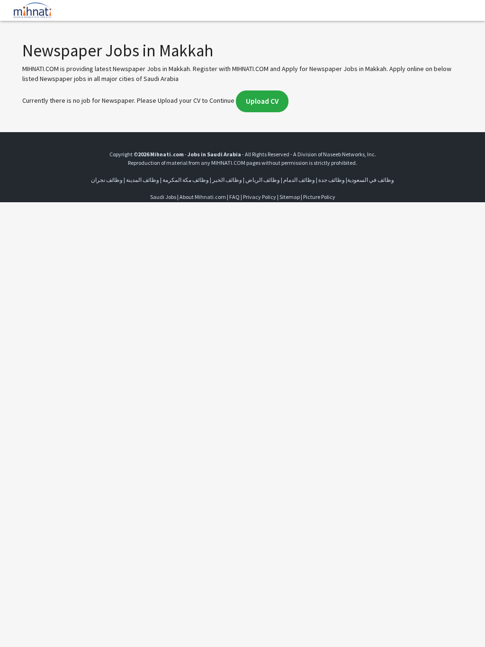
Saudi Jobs (163, 196)
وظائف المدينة (142, 179)
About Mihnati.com (203, 196)
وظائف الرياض (262, 179)
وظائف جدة (331, 179)
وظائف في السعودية (370, 179)
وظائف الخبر (227, 179)
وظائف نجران (107, 179)
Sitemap (289, 196)
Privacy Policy (259, 196)
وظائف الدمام (299, 179)
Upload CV (262, 101)
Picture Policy (319, 196)
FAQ (234, 196)
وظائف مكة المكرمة (185, 179)
